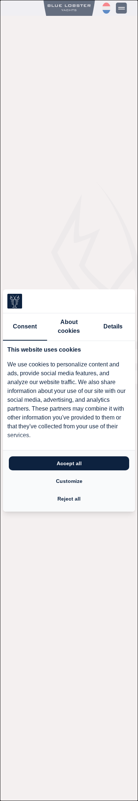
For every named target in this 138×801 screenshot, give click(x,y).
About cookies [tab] (69, 326)
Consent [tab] (25, 326)
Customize (69, 481)
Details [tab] (113, 326)
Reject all (69, 499)
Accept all (69, 463)
